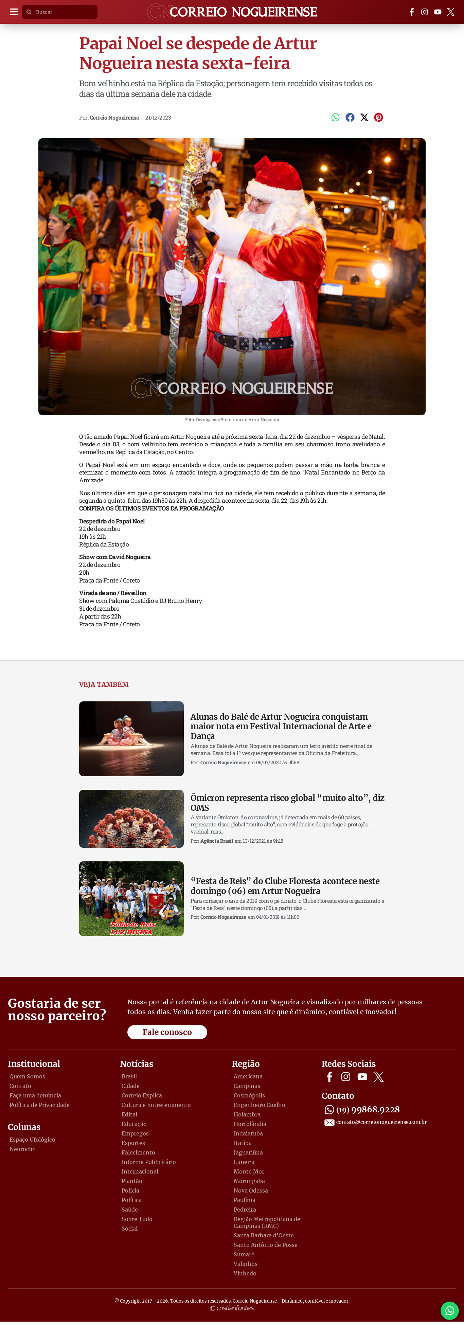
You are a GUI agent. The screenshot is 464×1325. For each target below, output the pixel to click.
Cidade (131, 1085)
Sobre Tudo (137, 1219)
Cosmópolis (249, 1095)
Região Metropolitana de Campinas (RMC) (267, 1222)
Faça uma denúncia (35, 1095)
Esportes (133, 1143)
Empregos (135, 1133)
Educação (134, 1124)
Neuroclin (23, 1149)
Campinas (247, 1085)
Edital (129, 1114)
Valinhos (245, 1263)
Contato (20, 1085)
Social (130, 1228)
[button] (14, 12)
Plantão (132, 1181)
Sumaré (244, 1254)
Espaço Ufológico (32, 1139)
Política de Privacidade (40, 1105)
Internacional (140, 1171)
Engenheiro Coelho (259, 1105)
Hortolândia (250, 1124)
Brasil (129, 1076)
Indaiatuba (248, 1133)
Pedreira (245, 1209)
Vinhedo (245, 1273)
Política (132, 1200)
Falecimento (138, 1152)
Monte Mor (249, 1171)
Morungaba (249, 1181)
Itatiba (243, 1143)
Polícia (130, 1190)
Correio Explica (142, 1095)
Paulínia (244, 1200)
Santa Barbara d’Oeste (264, 1235)
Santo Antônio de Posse (266, 1244)
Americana (248, 1076)
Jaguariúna (248, 1152)
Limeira (244, 1162)
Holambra (247, 1114)
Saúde (130, 1209)
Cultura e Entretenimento (156, 1105)
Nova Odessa (251, 1190)
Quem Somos (27, 1076)
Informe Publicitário (149, 1162)
